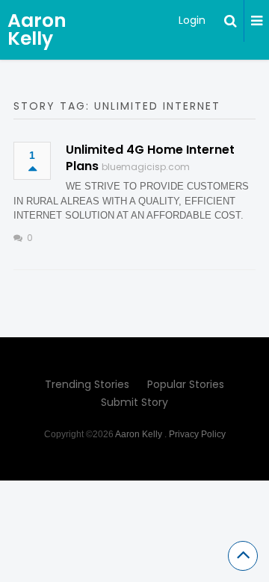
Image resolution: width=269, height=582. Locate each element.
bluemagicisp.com (146, 166)
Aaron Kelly (37, 29)
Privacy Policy (197, 434)
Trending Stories (87, 384)
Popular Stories (185, 384)
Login (192, 20)
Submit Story (134, 402)
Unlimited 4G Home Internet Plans (150, 158)
